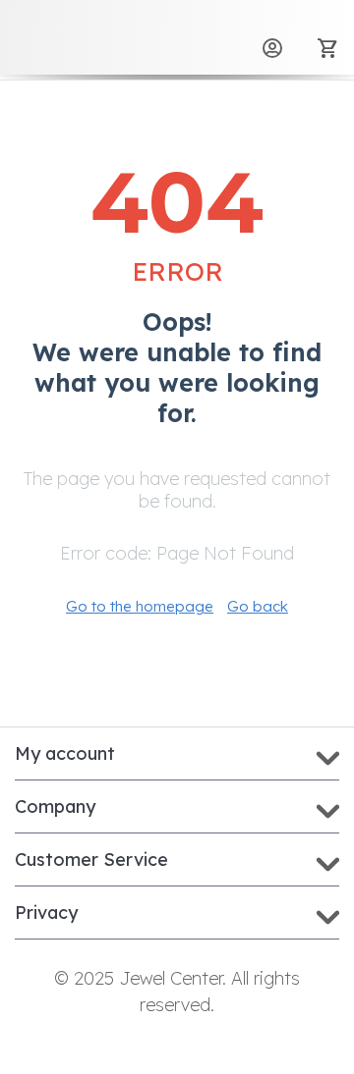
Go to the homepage (139, 606)
